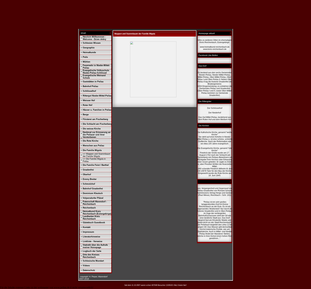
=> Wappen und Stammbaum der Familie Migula (96, 155)
